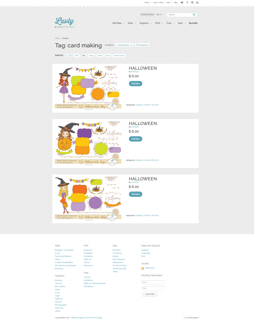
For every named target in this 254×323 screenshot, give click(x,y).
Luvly (186, 318)
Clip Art (154, 105)
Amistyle (135, 72)
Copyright (145, 253)
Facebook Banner (63, 256)
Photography (61, 305)
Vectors (147, 105)
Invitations (88, 256)
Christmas (117, 253)
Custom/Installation (64, 262)
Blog (100, 318)
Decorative (60, 286)
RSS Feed (149, 268)
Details (136, 83)
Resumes (88, 265)
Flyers (86, 262)
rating (91, 56)
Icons (57, 253)
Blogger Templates (64, 250)
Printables (88, 253)
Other (57, 259)
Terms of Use (91, 318)
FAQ (143, 256)
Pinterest (192, 2)
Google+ (197, 2)
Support (145, 250)
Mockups (59, 268)
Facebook (187, 2)
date (76, 56)
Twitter (181, 2)
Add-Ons (59, 308)
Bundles (116, 250)
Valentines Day (119, 268)
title (83, 56)
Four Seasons (119, 259)
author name (119, 56)
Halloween (143, 68)
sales (100, 56)
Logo (57, 296)
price (108, 56)
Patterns (58, 299)
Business (88, 250)
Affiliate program (78, 318)
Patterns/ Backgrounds (94, 283)
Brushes (58, 280)
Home (57, 38)
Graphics (139, 105)
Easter (115, 256)
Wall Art (87, 259)
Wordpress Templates (65, 265)
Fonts (57, 289)
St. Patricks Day (119, 265)
